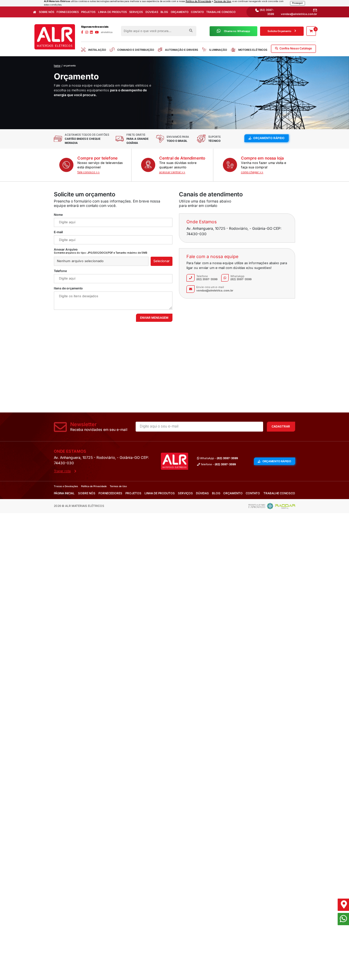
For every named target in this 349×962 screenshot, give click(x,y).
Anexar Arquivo (66, 249)
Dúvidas (152, 12)
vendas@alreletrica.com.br (299, 14)
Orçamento (179, 12)
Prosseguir (297, 3)
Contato (197, 12)
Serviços (136, 12)
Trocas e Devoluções (66, 486)
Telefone (60, 271)
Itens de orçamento (68, 288)
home (57, 65)
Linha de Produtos (112, 12)
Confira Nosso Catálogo (295, 48)
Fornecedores (68, 12)
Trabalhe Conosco (221, 12)
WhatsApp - (218, 458)
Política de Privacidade (198, 1)
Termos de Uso (222, 1)
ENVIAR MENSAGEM (154, 317)
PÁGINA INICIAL (64, 493)
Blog (164, 12)
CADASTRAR (281, 426)
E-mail (58, 232)
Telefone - (218, 464)
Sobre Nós (46, 12)
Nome (58, 214)
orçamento (69, 65)
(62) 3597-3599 (266, 12)
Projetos (88, 12)
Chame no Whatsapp (237, 31)
